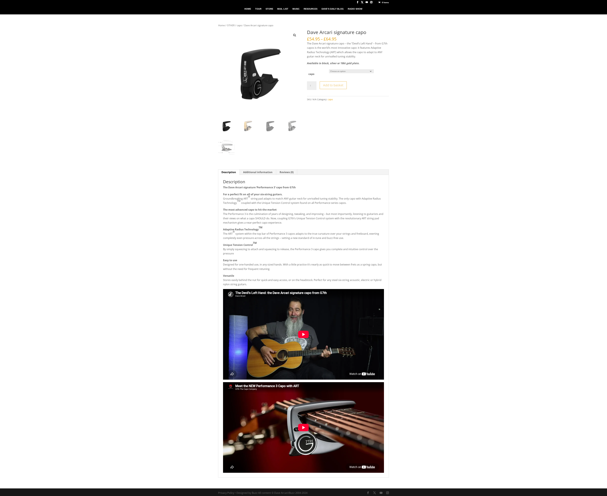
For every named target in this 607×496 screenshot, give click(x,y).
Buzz (255, 493)
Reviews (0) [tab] (287, 172)
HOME (247, 9)
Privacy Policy (226, 493)
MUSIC (296, 9)
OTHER (231, 25)
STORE (269, 9)
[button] (294, 35)
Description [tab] (228, 172)
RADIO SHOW (355, 9)
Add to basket (333, 85)
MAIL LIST (282, 9)
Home (221, 25)
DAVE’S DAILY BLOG (333, 9)
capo (239, 25)
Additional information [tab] (258, 172)
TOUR (258, 9)
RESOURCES (310, 9)
